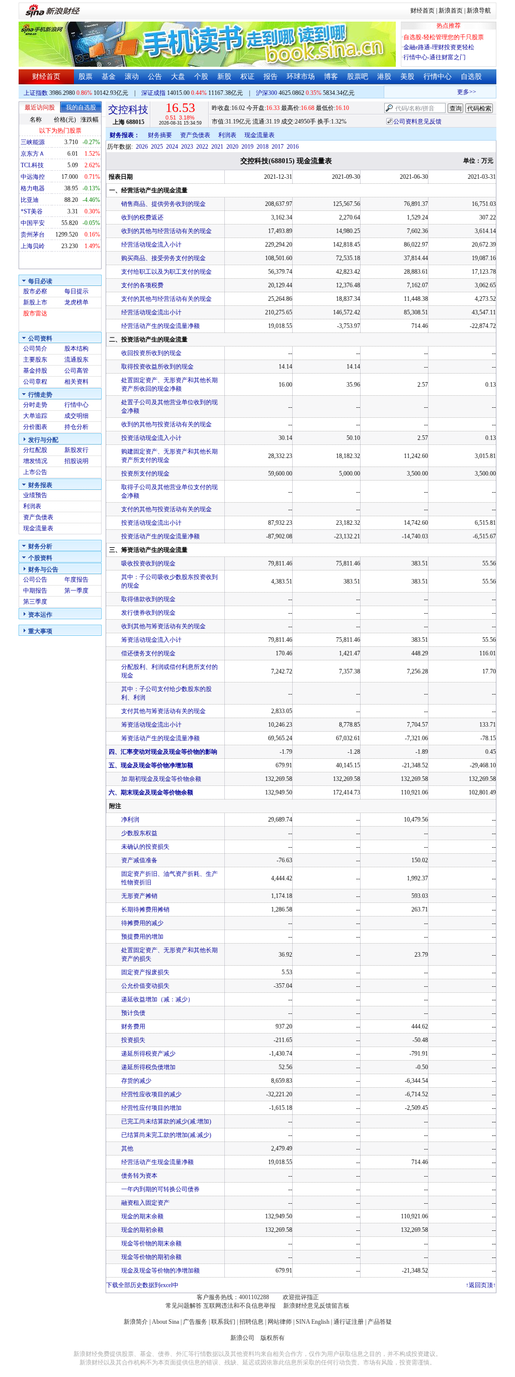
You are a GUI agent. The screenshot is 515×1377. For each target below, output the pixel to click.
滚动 (132, 76)
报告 (271, 76)
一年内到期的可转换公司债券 (160, 1189)
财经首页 (422, 10)
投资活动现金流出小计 (151, 522)
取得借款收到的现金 (148, 599)
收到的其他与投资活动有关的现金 (166, 424)
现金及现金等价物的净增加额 (160, 1270)
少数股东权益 (139, 833)
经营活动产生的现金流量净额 (160, 325)
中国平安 (33, 222)
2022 (202, 146)
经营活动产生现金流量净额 (157, 1162)
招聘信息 (251, 1321)
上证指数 (36, 92)
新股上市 (35, 302)
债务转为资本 (139, 1175)
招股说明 (76, 461)
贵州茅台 (33, 234)
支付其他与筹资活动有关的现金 (163, 711)
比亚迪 (30, 199)
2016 (293, 146)
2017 (278, 146)
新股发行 (76, 449)
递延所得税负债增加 (148, 1067)
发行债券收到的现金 (148, 612)
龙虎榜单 (76, 302)
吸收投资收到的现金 (148, 563)
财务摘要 (160, 135)
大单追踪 (35, 415)
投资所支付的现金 (145, 473)
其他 (127, 1148)
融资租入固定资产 (145, 1202)
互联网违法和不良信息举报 (239, 1305)
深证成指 (153, 92)
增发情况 (35, 461)
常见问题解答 (183, 1305)
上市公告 (35, 472)
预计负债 (133, 1012)
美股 (407, 76)
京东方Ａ (33, 153)
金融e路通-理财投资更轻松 (438, 47)
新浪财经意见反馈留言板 (316, 1305)
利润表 (32, 506)
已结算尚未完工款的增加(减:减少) (166, 1134)
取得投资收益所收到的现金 (157, 366)
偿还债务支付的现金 (148, 653)
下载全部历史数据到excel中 (142, 1285)
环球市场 (301, 76)
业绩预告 (35, 495)
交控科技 (128, 109)
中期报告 (35, 590)
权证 (247, 76)
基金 (109, 76)
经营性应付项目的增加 (151, 1107)
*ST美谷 (32, 211)
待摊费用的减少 (142, 923)
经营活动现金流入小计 (151, 244)
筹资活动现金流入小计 (151, 639)
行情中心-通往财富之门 (434, 57)
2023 (187, 146)
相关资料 (76, 381)
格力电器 (33, 188)
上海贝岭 (33, 246)
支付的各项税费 (142, 285)
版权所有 (273, 1337)
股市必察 (35, 291)
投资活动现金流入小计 (151, 437)
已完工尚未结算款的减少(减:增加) (166, 1121)
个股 (201, 76)
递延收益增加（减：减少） (157, 999)
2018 (262, 146)
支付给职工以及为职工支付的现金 (166, 271)
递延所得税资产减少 (148, 1053)
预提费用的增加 (142, 936)
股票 (85, 76)
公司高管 (76, 370)
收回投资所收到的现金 (151, 353)
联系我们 (223, 1321)
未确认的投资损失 (145, 846)
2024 (172, 146)
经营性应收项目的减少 (151, 1094)
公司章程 (35, 381)
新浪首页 (451, 10)
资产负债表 (38, 517)
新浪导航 (479, 10)
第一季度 (76, 590)
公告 (155, 76)
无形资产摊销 (139, 895)
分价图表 (35, 426)
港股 (384, 76)
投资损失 (133, 1040)
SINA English (312, 1321)
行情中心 (437, 76)
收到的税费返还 (142, 217)
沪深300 (266, 92)
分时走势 (35, 404)
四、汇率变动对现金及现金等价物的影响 (163, 751)
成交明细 (76, 415)
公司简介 (35, 348)
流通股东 (76, 359)
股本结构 (76, 348)
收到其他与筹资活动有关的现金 (163, 626)
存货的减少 (136, 1080)
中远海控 (33, 176)
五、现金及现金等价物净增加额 (151, 765)
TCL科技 (32, 165)
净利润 (130, 819)
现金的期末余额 (142, 1216)
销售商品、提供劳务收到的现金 (163, 203)
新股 (224, 76)
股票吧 (357, 76)
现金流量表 (38, 528)
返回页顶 (481, 1285)
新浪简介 (136, 1321)
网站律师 (280, 1321)
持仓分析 (76, 426)
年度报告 (76, 579)
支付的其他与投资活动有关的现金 (166, 509)
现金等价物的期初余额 (151, 1256)
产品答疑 (380, 1321)
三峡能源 (33, 142)
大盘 (178, 76)
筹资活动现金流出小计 (151, 724)
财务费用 (133, 1026)
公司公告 (35, 579)
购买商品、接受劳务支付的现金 (163, 258)
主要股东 (35, 359)
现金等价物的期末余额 (151, 1243)
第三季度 (35, 601)
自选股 (471, 76)
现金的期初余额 (142, 1229)
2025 (157, 146)
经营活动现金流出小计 (151, 312)
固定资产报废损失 (145, 972)
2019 (247, 146)
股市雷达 (35, 313)
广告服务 (195, 1321)
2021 (217, 146)
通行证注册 (348, 1321)
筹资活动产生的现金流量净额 (160, 738)
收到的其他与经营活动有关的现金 (166, 231)
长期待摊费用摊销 (145, 909)
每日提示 (76, 291)
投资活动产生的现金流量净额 (160, 536)
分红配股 (35, 449)
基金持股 (35, 370)
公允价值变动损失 (145, 985)
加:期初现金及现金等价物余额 (161, 778)
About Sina (165, 1321)
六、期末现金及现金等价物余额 (151, 792)
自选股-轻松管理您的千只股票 (443, 37)
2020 (232, 146)
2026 (142, 146)
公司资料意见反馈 (417, 121)
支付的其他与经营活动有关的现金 (166, 298)
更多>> (459, 91)
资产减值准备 (139, 860)
